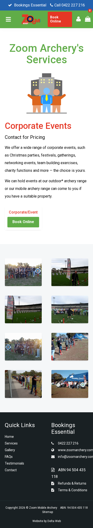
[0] (86, 18)
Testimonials (14, 463)
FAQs (9, 457)
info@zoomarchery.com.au (72, 457)
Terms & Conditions (72, 490)
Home (9, 437)
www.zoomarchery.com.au (72, 450)
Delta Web (54, 521)
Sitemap (47, 512)
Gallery (10, 450)
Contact (11, 470)
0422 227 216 (67, 443)
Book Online (55, 19)
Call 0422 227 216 (69, 5)
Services (11, 443)
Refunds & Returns (71, 483)
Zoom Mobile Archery (43, 507)
